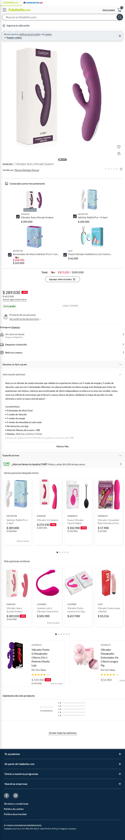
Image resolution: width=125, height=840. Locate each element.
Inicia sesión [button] (109, 9)
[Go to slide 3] (62, 552)
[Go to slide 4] (65, 552)
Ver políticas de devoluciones (24, 318)
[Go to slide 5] (67, 552)
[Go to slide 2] (60, 552)
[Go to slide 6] (69, 634)
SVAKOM (8, 164)
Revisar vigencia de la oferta (14, 299)
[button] (62, 18)
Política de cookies (14, 809)
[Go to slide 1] (57, 552)
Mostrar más (62, 446)
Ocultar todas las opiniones (62, 732)
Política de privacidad (15, 814)
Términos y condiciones (16, 803)
